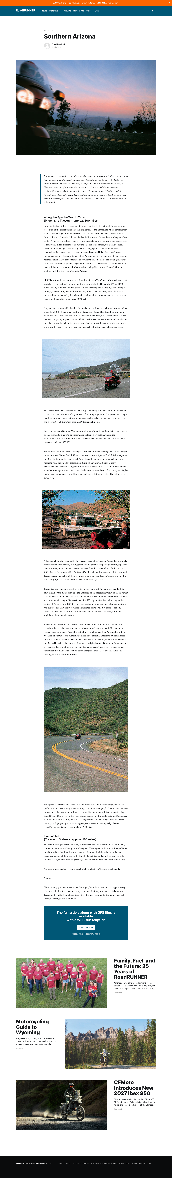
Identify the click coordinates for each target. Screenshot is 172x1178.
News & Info (78, 11)
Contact (61, 1163)
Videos (89, 11)
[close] (169, 3)
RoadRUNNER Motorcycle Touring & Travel (30, 1163)
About (68, 1163)
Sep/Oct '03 (48, 30)
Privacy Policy (124, 1163)
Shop (97, 11)
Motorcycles (54, 11)
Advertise (85, 1163)
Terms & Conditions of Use (141, 1163)
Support (76, 1163)
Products (67, 11)
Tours (44, 11)
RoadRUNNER (25, 10)
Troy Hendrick (58, 44)
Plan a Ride (95, 1163)
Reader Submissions (109, 1163)
